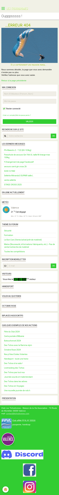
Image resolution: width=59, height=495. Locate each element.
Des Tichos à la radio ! (13, 363)
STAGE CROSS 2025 (13, 185)
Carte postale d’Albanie (14, 336)
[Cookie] (5, 489)
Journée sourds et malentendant (18, 377)
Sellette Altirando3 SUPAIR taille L (18, 175)
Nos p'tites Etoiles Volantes (15, 354)
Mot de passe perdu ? (23, 115)
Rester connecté (13, 109)
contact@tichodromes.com (17, 413)
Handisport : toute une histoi (16, 359)
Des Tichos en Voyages (14, 386)
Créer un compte (9, 115)
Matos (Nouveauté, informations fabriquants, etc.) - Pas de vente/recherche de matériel (29, 245)
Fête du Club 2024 (12, 332)
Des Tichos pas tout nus (14, 372)
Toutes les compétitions (14, 251)
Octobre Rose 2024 (12, 350)
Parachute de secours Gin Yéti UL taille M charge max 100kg (27, 156)
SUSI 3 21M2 (9, 171)
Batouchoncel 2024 (12, 341)
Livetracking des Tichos (14, 368)
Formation (8, 235)
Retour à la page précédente (13, 80)
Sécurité (7, 231)
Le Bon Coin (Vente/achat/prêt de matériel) (23, 240)
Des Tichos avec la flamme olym (18, 345)
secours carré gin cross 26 (15, 166)
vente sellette (10, 180)
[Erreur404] (29, 44)
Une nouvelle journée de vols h (17, 390)
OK (53, 136)
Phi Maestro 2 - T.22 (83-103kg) (17, 150)
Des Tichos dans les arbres (15, 381)
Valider (29, 121)
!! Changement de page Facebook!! (19, 162)
